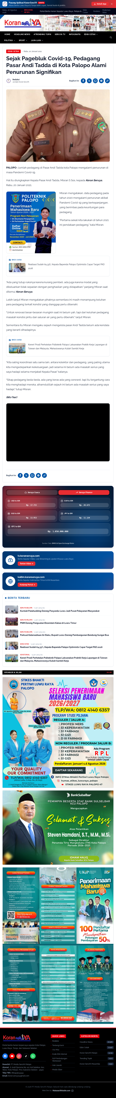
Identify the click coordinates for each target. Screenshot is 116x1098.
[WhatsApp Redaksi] (33, 1056)
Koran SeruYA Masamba (90, 1064)
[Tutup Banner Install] (112, 4)
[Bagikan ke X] (89, 80)
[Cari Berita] (111, 37)
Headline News (86, 1042)
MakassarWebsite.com (61, 1091)
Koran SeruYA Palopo (88, 1053)
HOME (7, 34)
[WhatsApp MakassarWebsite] (72, 1090)
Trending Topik (86, 1058)
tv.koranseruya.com (29, 555)
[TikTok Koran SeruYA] (26, 1056)
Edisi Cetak (85, 11)
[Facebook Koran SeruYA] (5, 1056)
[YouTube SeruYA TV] (12, 1056)
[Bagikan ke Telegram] (101, 80)
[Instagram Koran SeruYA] (19, 1056)
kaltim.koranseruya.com (31, 577)
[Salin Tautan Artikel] (107, 80)
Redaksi (96, 11)
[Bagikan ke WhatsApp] (95, 80)
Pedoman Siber (106, 11)
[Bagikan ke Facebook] (83, 80)
